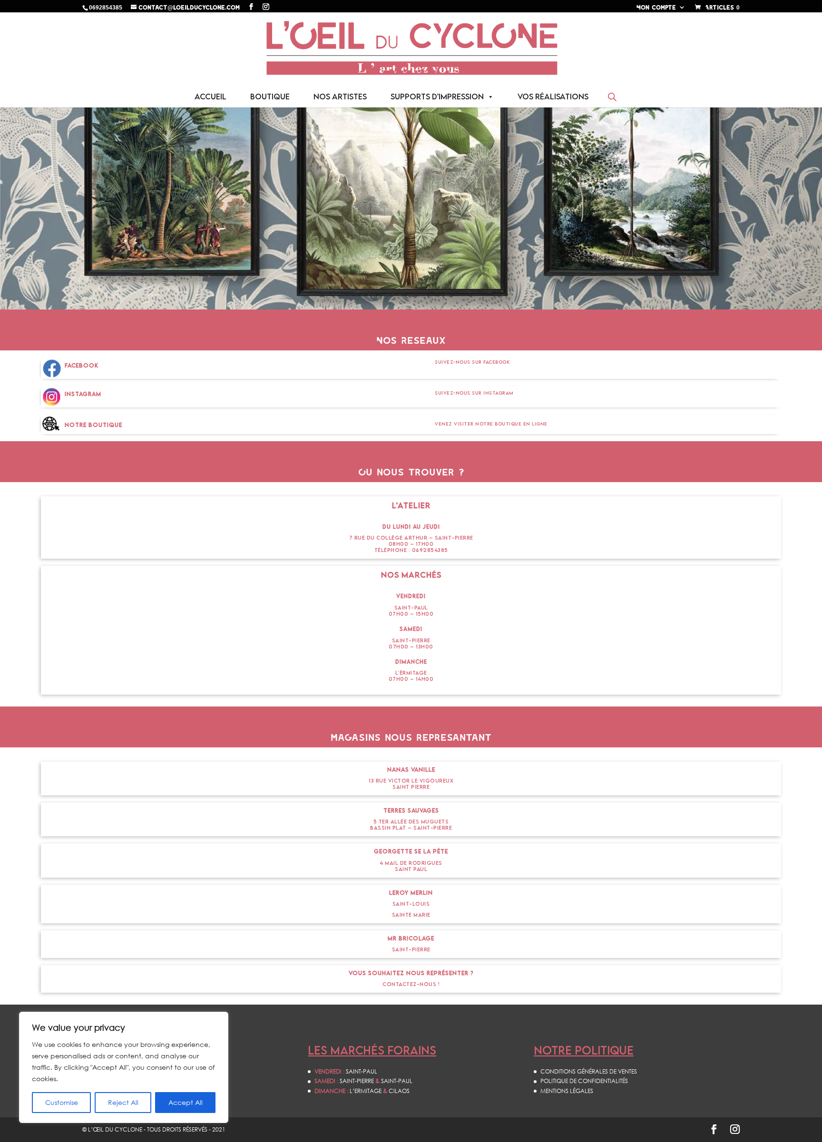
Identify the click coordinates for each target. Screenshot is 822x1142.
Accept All (185, 1102)
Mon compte (656, 7)
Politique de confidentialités (584, 1081)
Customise (61, 1102)
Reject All (123, 1102)
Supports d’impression (437, 96)
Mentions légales (566, 1091)
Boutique (270, 96)
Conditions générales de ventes (588, 1071)
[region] (123, 1067)
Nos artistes (340, 96)
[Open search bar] (612, 96)
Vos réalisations (553, 96)
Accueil (210, 96)
